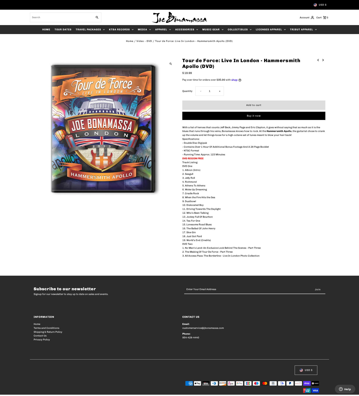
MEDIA (142, 29)
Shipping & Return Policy (48, 331)
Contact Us (40, 335)
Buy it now (254, 115)
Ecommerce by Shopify (102, 390)
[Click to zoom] (170, 64)
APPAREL (161, 29)
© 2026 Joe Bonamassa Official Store (55, 390)
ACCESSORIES (184, 29)
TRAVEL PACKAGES (88, 29)
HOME (46, 29)
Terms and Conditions (46, 328)
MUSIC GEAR (211, 29)
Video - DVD (144, 41)
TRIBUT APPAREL (301, 29)
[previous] (318, 60)
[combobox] (61, 17)
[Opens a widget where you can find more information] (345, 389)
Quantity (187, 91)
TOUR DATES (63, 29)
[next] (323, 60)
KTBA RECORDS (119, 29)
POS (81, 390)
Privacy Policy (42, 339)
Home (129, 41)
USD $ (322, 4)
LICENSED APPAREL (269, 29)
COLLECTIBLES (238, 29)
